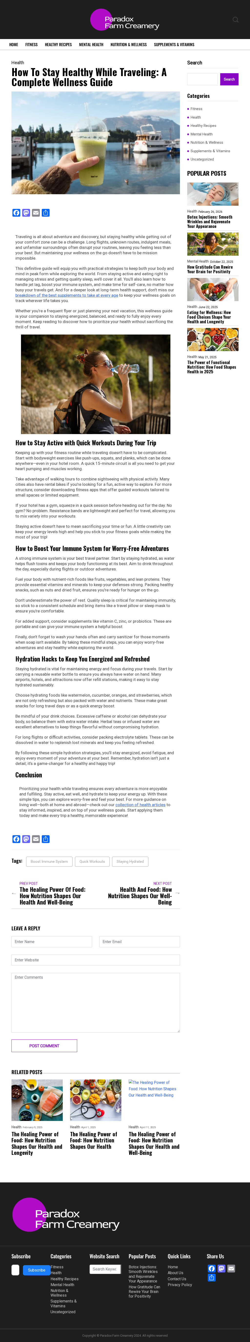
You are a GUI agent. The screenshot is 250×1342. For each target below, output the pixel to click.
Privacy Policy (180, 1284)
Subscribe (36, 1270)
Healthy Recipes (58, 44)
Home (13, 44)
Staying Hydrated (130, 861)
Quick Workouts (92, 861)
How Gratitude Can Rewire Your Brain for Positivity (210, 269)
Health (17, 62)
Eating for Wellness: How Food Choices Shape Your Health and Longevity (209, 317)
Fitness (31, 44)
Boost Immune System (49, 861)
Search (194, 63)
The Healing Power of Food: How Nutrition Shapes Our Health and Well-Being (52, 895)
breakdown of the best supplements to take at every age (66, 295)
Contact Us (177, 1279)
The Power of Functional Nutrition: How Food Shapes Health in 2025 (211, 367)
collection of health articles (140, 804)
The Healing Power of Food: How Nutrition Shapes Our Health (93, 1140)
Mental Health (91, 44)
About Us (175, 1273)
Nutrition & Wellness (129, 44)
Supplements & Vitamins (174, 44)
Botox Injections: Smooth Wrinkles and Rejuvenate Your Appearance (209, 221)
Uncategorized (202, 159)
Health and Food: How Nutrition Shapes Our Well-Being (140, 895)
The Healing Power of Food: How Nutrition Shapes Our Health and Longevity (36, 1143)
